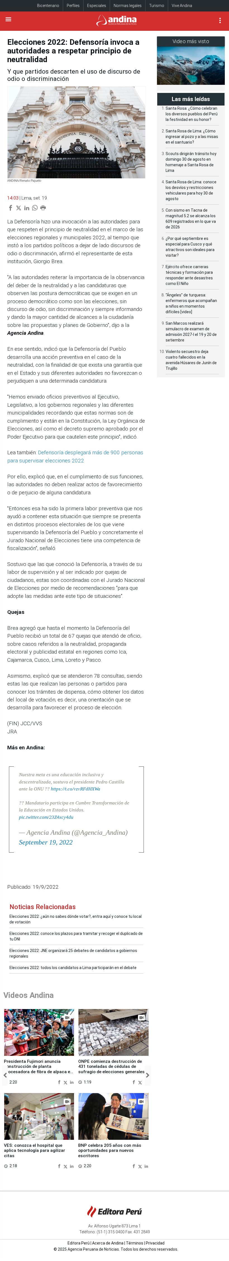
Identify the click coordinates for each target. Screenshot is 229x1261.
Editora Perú (79, 1243)
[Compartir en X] (66, 1082)
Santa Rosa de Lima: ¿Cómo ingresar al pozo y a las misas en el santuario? (192, 136)
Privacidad (155, 1243)
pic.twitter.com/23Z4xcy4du (46, 817)
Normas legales (128, 5)
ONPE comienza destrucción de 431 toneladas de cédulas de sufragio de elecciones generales (111, 1066)
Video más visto (191, 41)
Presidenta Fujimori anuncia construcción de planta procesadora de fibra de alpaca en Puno (38, 1069)
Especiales (96, 5)
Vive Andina (182, 5)
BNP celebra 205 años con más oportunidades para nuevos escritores (109, 1150)
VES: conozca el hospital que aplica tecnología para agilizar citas (34, 1150)
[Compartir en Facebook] (60, 1082)
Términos (134, 1243)
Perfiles (73, 5)
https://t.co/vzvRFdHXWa (75, 789)
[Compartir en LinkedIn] (71, 1082)
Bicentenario (48, 5)
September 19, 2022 (46, 842)
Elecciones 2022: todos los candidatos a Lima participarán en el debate (73, 967)
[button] (5, 1076)
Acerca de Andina (107, 1243)
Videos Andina (28, 995)
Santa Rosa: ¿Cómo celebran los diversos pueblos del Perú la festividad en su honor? (192, 114)
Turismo (156, 5)
